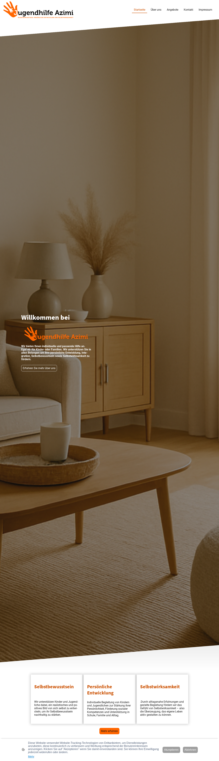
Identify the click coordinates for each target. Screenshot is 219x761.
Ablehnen (190, 749)
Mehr (31, 756)
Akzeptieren (171, 749)
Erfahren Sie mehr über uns (39, 368)
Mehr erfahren (109, 731)
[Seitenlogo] (38, 9)
